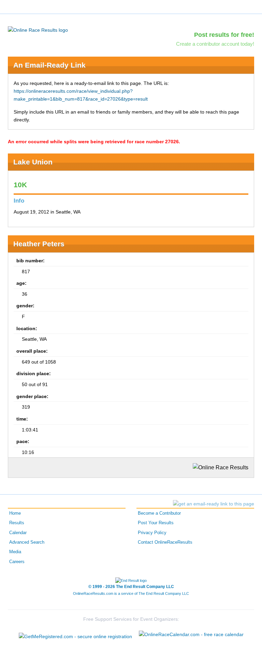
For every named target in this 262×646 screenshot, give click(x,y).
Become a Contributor (159, 513)
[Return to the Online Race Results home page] (38, 29)
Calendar (18, 532)
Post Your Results (156, 522)
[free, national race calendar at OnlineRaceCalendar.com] (191, 634)
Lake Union (33, 162)
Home (15, 513)
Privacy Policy (152, 532)
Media (15, 551)
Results (16, 522)
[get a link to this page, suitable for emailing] (213, 503)
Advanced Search (26, 542)
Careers (17, 561)
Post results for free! (224, 34)
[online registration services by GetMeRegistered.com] (75, 635)
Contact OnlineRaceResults (165, 542)
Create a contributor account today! (215, 44)
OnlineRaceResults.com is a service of (131, 593)
